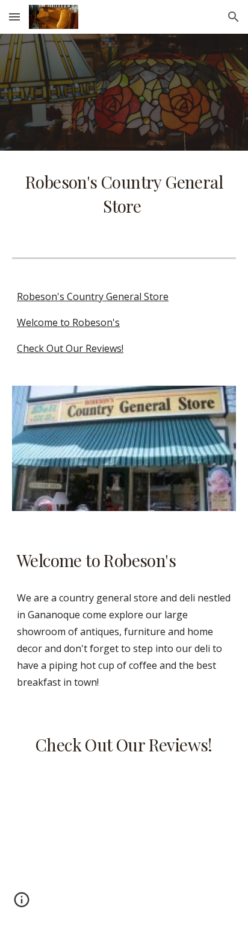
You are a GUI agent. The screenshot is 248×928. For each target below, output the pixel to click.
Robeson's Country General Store (93, 296)
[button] (14, 16)
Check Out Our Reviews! (70, 348)
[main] (124, 194)
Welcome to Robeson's (68, 322)
